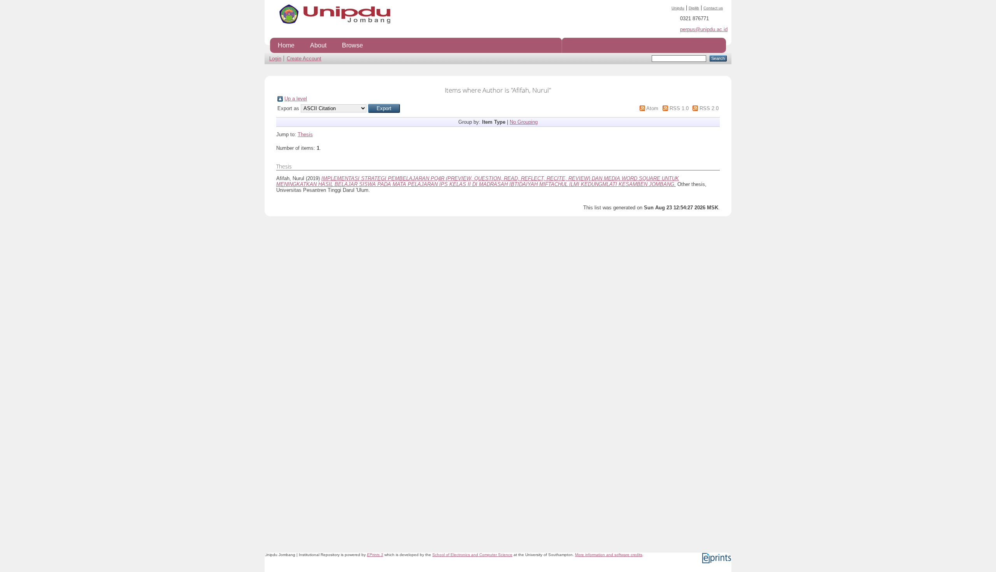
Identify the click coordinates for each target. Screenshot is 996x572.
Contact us (713, 8)
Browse (352, 45)
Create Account (304, 58)
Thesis (305, 134)
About (318, 45)
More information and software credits (608, 555)
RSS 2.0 (709, 108)
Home (286, 45)
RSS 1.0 (679, 108)
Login (275, 58)
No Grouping (524, 122)
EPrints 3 (375, 555)
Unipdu (678, 8)
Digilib (694, 8)
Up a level (295, 99)
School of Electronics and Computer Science (472, 555)
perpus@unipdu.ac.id (704, 29)
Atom (652, 108)
